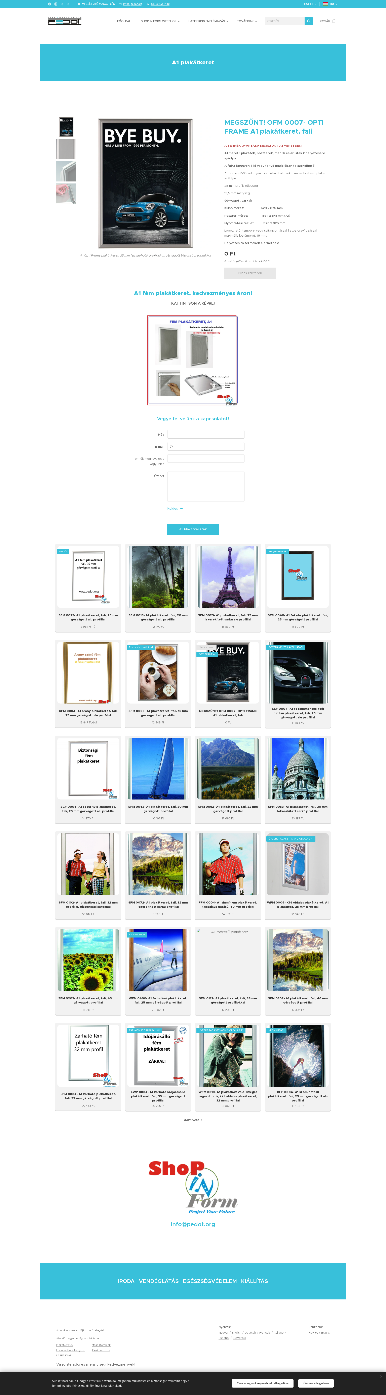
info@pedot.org (132, 4)
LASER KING (64, 1355)
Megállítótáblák (101, 1345)
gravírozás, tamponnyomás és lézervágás (98, 1355)
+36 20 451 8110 (160, 4)
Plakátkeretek (64, 1345)
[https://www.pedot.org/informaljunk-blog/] (61, 4)
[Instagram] (55, 4)
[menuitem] (126, 21)
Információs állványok (70, 1350)
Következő (191, 1120)
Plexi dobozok (101, 1350)
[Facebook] (49, 4)
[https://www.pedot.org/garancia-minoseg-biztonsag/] (67, 4)
